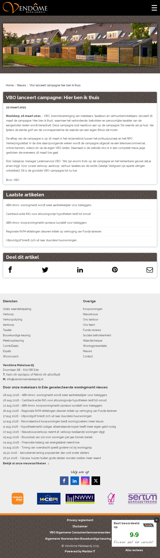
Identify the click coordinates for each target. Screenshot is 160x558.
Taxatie (7, 330)
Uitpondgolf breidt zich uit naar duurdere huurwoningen (41, 240)
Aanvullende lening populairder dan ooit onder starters (54, 452)
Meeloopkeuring (13, 340)
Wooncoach (11, 356)
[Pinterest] (115, 269)
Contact (88, 356)
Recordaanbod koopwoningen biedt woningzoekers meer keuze (62, 421)
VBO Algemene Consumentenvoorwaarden (80, 532)
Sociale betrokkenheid (97, 335)
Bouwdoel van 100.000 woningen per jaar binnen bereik (57, 437)
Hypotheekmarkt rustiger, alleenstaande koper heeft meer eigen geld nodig (68, 426)
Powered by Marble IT (80, 551)
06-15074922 (21, 374)
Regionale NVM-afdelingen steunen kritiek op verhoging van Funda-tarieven (53, 231)
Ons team (89, 324)
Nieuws (21, 85)
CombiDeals (11, 345)
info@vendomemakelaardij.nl (25, 379)
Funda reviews (92, 330)
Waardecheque (92, 340)
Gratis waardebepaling (17, 309)
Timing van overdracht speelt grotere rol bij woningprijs (56, 447)
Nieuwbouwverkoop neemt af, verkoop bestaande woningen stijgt (63, 431)
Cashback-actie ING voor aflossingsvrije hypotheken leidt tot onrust (48, 213)
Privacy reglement (80, 520)
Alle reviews (134, 550)
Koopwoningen (92, 309)
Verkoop (8, 314)
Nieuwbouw (90, 314)
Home (10, 85)
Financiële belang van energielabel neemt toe (50, 442)
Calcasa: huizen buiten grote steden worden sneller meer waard (60, 458)
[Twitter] (45, 269)
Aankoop (8, 324)
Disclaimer (80, 526)
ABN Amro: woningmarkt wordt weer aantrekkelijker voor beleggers (48, 205)
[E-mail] (150, 269)
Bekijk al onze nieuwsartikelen (24, 463)
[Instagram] (85, 480)
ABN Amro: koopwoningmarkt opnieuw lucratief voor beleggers (46, 222)
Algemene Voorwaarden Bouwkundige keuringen (80, 538)
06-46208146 (51, 374)
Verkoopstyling (12, 319)
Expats (7, 351)
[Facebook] (10, 269)
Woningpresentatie (95, 345)
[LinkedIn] (80, 269)
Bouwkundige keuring (16, 335)
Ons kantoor (90, 319)
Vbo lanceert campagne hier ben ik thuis (55, 85)
